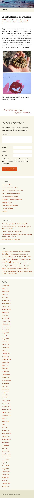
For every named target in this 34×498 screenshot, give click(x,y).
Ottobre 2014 (5, 412)
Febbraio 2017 (6, 353)
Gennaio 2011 (5, 486)
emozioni (24, 263)
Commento (6, 134)
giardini (16, 266)
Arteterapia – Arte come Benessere (12, 199)
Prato (18, 271)
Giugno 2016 (5, 368)
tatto (16, 273)
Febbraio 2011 (6, 483)
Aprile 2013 (5, 448)
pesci (7, 271)
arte (9, 259)
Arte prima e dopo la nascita (10, 196)
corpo (4, 263)
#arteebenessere (15, 251)
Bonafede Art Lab (7, 202)
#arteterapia (7, 254)
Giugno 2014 (5, 421)
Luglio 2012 (5, 463)
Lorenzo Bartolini (24, 266)
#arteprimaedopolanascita (24, 251)
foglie (6, 266)
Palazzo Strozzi (26, 268)
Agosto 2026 (5, 285)
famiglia (29, 263)
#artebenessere (8, 251)
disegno (25, 22)
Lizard (3, 24)
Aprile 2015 (5, 395)
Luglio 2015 (5, 386)
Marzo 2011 (5, 480)
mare (6, 268)
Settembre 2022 (6, 327)
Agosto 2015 (5, 383)
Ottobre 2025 (5, 306)
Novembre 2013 (6, 433)
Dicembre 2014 (6, 407)
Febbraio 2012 (6, 472)
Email (4, 151)
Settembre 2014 (6, 415)
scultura (4, 273)
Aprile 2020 (5, 342)
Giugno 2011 (5, 475)
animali (12, 256)
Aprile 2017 (5, 350)
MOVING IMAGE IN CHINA (13, 268)
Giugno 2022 (5, 330)
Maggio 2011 (5, 477)
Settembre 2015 (6, 380)
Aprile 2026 (5, 294)
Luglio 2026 (5, 288)
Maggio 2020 (5, 339)
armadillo (6, 22)
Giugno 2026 (5, 291)
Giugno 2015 (5, 389)
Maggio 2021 (5, 333)
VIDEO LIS (4, 211)
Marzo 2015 (5, 398)
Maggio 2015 (5, 392)
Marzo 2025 (5, 315)
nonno (20, 268)
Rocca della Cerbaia (27, 271)
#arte (3, 251)
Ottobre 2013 (5, 436)
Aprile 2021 (5, 336)
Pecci (3, 271)
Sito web (4, 155)
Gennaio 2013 (5, 451)
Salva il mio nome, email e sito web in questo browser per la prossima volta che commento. (15, 161)
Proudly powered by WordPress (11, 494)
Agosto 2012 (5, 460)
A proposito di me (7, 185)
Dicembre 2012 (6, 454)
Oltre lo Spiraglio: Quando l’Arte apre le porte (14, 224)
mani (3, 268)
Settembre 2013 (6, 439)
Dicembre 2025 (6, 300)
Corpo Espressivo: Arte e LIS (10, 205)
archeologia (5, 259)
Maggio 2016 (5, 371)
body (27, 259)
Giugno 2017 (5, 347)
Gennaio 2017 (5, 356)
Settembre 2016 (6, 359)
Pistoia (9, 271)
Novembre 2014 (6, 410)
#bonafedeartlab (15, 254)
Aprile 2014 (5, 424)
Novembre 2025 (6, 303)
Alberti (9, 256)
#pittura (4, 256)
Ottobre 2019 (5, 345)
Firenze (3, 266)
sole (10, 273)
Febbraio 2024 (6, 324)
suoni (13, 273)
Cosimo (15, 22)
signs (8, 273)
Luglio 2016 (5, 365)
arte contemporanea (18, 259)
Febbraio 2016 (6, 374)
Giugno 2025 (5, 312)
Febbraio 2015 (6, 401)
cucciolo (20, 22)
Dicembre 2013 (6, 430)
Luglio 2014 (5, 418)
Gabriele (11, 266)
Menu (4, 10)
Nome (4, 147)
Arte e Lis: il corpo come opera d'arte (12, 191)
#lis (27, 254)
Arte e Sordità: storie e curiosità (11, 193)
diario (16, 263)
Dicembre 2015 (6, 377)
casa (30, 259)
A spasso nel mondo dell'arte (10, 188)
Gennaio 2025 (5, 318)
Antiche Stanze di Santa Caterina (23, 256)
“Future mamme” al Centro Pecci (11, 239)
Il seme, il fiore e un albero (12, 110)
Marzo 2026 (5, 297)
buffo (10, 22)
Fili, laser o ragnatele (23, 112)
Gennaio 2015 (5, 404)
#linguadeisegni (22, 254)
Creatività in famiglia (23, 20)
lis (18, 266)
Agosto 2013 (5, 442)
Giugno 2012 (5, 466)
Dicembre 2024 (6, 321)
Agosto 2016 (5, 362)
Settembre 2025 (6, 309)
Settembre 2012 (6, 457)
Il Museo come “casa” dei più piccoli (12, 232)
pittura (13, 271)
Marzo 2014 (5, 427)
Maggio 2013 (5, 445)
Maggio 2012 (5, 469)
